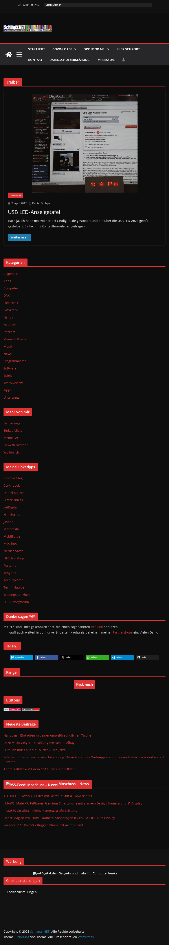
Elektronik (11, 303)
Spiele (8, 375)
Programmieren (15, 361)
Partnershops (122, 632)
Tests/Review (13, 383)
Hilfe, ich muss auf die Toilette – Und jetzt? (35, 750)
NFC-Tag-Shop (14, 558)
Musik (8, 346)
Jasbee (8, 522)
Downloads (62, 49)
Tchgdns (10, 573)
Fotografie (11, 310)
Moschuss (11, 544)
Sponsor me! (94, 49)
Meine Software (15, 339)
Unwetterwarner (16, 445)
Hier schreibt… (129, 49)
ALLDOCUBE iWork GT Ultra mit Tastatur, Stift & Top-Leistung (48, 796)
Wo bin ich (11, 452)
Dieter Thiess (13, 500)
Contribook (12, 485)
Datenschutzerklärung (70, 60)
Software (10, 368)
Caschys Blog (13, 478)
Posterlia (10, 565)
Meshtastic (12, 529)
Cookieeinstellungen (22, 892)
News (8, 354)
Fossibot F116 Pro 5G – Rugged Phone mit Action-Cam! (43, 825)
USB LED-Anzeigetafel (34, 212)
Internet (9, 332)
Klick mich (84, 684)
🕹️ (123, 60)
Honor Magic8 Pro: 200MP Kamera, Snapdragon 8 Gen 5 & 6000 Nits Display (59, 818)
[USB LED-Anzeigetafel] (84, 143)
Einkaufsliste (13, 430)
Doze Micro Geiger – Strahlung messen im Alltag (39, 743)
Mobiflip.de (12, 536)
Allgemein (11, 274)
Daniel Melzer (14, 493)
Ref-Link (97, 627)
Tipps (8, 390)
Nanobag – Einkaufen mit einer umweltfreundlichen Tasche (47, 735)
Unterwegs (11, 397)
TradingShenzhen (17, 594)
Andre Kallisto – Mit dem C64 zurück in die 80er (39, 769)
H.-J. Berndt (12, 514)
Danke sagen (13, 423)
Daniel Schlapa (41, 203)
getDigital (11, 507)
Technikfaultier (15, 587)
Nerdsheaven (13, 551)
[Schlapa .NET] (9, 54)
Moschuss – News (74, 783)
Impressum (106, 60)
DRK (7, 295)
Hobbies (10, 324)
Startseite (36, 49)
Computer (16, 195)
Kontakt (35, 60)
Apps (7, 281)
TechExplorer (13, 580)
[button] (74, 49)
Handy (8, 317)
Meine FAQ (12, 438)
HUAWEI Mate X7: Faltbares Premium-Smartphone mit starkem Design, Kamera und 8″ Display (73, 803)
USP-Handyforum (16, 602)
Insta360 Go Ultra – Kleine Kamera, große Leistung (40, 810)
